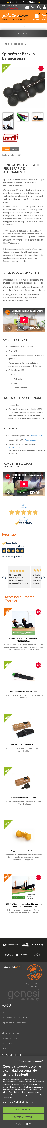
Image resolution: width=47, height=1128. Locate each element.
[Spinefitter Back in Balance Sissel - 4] (8, 125)
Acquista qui (36, 435)
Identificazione (7, 1043)
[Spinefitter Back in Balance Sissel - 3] (37, 117)
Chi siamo (5, 1048)
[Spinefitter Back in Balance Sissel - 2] (22, 117)
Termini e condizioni (9, 1028)
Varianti (14, 149)
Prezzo (6, 149)
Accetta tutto (23, 1110)
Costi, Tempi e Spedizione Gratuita (14, 1017)
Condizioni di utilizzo (9, 1038)
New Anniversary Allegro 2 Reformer (24, 2)
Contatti (5, 1012)
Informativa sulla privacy (11, 1033)
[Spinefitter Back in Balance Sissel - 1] (8, 117)
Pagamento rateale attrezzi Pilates (14, 1023)
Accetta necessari (23, 1117)
